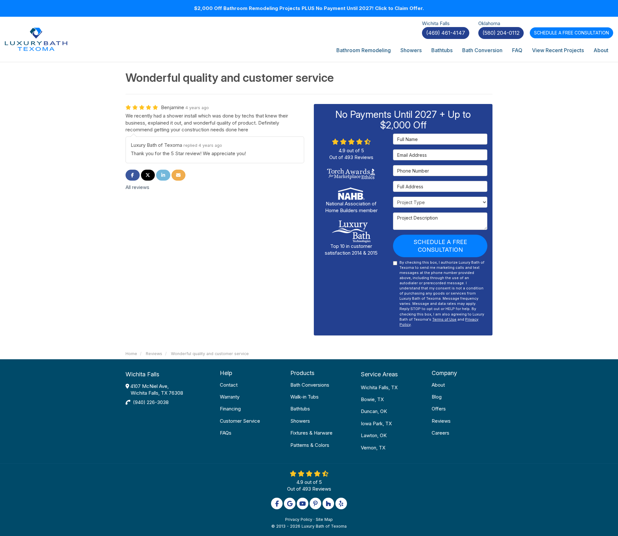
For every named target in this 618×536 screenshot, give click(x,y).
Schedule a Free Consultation (440, 246)
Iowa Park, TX (376, 423)
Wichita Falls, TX (379, 387)
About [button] (601, 50)
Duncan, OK (374, 411)
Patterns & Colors (309, 445)
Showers (300, 421)
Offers (439, 409)
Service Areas (379, 374)
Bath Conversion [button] (482, 50)
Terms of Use (444, 319)
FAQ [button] (517, 50)
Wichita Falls (142, 374)
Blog (437, 397)
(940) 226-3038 (151, 402)
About (438, 385)
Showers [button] (411, 50)
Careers (440, 433)
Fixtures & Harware (311, 433)
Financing (230, 409)
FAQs (225, 433)
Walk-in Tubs (304, 397)
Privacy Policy (298, 519)
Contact (229, 385)
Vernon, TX (373, 448)
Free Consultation (571, 32)
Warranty (229, 397)
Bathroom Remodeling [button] (363, 50)
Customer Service (240, 421)
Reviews (441, 421)
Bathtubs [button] (442, 50)
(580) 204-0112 (501, 33)
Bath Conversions (309, 385)
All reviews (137, 187)
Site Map (324, 519)
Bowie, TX (372, 399)
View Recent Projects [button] (558, 50)
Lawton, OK (374, 435)
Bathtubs (300, 409)
